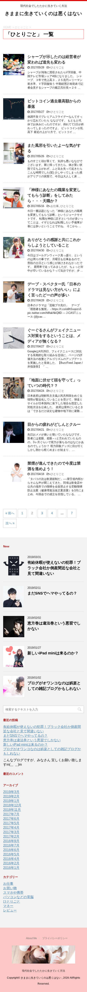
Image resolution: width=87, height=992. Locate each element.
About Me (31, 938)
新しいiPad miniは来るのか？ (53, 653)
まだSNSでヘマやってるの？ (52, 593)
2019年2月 (11, 796)
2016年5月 (11, 854)
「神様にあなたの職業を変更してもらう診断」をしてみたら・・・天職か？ (54, 195)
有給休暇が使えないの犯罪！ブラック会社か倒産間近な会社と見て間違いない (54, 568)
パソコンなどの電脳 (18, 897)
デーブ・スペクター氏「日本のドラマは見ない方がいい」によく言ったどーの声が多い (54, 289)
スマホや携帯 (13, 892)
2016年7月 (11, 845)
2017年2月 (11, 836)
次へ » (9, 523)
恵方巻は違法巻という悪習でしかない (32, 740)
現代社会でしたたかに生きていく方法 (43, 970)
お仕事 (54, 206)
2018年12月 (12, 805)
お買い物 (10, 888)
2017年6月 (11, 818)
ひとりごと (57, 67)
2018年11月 (12, 810)
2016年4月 (11, 859)
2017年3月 (11, 832)
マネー (8, 906)
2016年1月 (11, 867)
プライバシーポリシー (55, 938)
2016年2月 (11, 863)
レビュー (10, 910)
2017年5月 (11, 823)
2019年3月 (11, 792)
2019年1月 (11, 801)
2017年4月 (11, 827)
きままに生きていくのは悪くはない (43, 13)
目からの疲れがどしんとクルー (54, 424)
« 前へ (9, 513)
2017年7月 (11, 814)
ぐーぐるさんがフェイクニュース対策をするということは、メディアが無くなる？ (54, 335)
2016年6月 (11, 850)
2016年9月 (11, 841)
